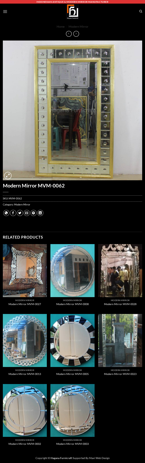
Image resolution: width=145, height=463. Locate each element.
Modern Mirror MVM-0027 (24, 304)
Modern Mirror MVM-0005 (72, 374)
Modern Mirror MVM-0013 (24, 374)
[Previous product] (76, 34)
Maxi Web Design (99, 458)
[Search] (140, 11)
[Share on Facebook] (13, 213)
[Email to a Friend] (27, 213)
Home (61, 26)
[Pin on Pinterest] (33, 213)
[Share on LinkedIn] (40, 213)
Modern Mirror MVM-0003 (72, 443)
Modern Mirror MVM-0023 (120, 374)
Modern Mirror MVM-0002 (24, 443)
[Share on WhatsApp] (6, 213)
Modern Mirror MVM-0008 (72, 304)
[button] (5, 11)
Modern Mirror (78, 26)
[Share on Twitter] (20, 213)
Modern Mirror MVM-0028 (120, 304)
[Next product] (69, 34)
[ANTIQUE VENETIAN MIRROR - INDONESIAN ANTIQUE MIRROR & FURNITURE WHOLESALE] (72, 11)
